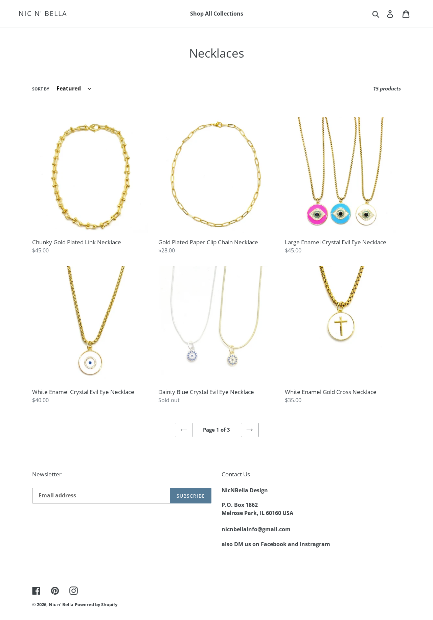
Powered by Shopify (96, 604)
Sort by (40, 89)
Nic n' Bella (43, 13)
